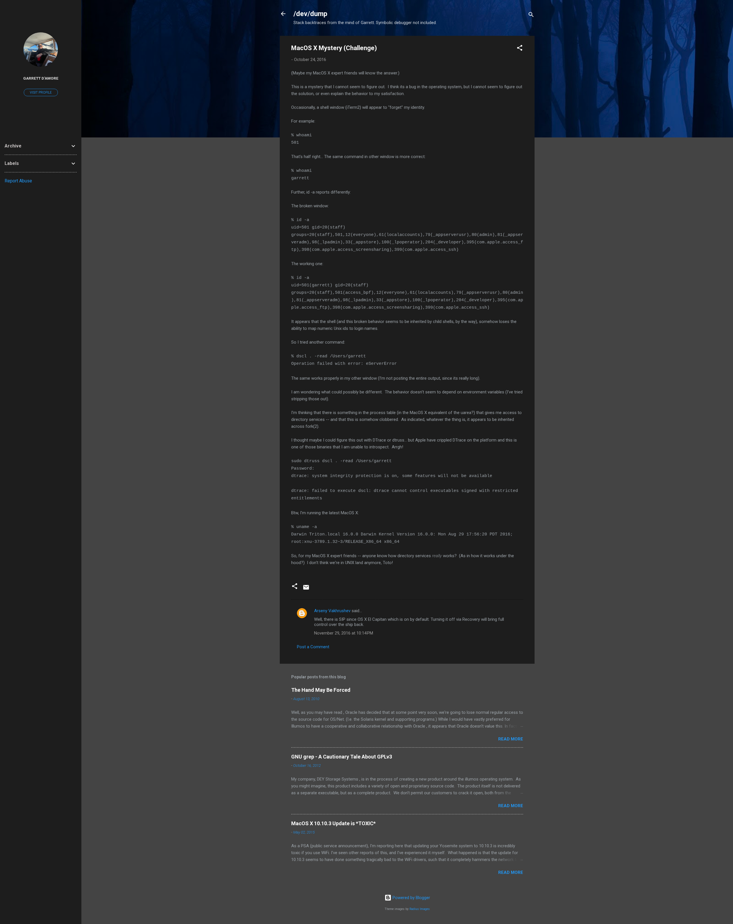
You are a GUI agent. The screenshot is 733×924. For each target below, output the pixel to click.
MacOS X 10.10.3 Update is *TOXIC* (333, 823)
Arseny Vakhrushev (332, 610)
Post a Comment (313, 646)
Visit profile (41, 92)
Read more (510, 739)
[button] (519, 48)
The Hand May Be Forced (320, 690)
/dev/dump (310, 14)
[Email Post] (306, 589)
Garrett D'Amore (40, 78)
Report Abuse (18, 181)
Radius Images (419, 909)
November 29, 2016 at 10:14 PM (343, 633)
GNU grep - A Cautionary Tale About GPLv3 (341, 757)
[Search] (531, 15)
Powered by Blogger (410, 897)
